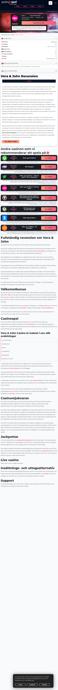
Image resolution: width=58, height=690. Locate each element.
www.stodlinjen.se (47, 308)
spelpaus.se (47, 162)
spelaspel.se (5, 34)
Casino (12, 34)
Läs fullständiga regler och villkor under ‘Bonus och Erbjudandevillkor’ (42, 204)
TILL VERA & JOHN (11, 141)
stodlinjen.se (41, 162)
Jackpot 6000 (37, 380)
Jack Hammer (14, 368)
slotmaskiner (41, 251)
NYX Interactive (31, 324)
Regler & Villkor (53, 193)
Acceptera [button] (32, 684)
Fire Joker (8, 295)
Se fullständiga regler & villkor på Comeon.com (47, 183)
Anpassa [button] (44, 684)
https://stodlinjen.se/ (39, 232)
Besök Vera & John (38, 23)
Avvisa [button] (20, 684)
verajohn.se (54, 41)
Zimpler (46, 473)
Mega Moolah (46, 451)
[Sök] (50, 3)
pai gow (12, 393)
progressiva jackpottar (25, 440)
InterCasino (23, 308)
